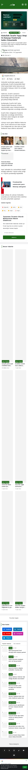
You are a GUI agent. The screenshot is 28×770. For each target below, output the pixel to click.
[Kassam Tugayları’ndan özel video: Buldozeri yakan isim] (14, 695)
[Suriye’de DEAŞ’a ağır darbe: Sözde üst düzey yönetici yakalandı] (14, 716)
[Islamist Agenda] (12, 4)
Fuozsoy (5, 50)
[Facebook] (4, 750)
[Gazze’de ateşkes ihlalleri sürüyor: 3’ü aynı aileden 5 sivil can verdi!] (20, 551)
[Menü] (2, 4)
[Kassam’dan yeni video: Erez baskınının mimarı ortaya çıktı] (14, 725)
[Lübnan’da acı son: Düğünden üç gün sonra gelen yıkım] (7, 551)
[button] (23, 4)
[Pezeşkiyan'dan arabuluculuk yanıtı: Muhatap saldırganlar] (2, 191)
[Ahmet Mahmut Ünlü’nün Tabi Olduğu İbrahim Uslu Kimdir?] (14, 676)
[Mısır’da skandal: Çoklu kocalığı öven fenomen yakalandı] (14, 686)
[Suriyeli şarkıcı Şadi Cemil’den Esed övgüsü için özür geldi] (7, 143)
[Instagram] (14, 750)
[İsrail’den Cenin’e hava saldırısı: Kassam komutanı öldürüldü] (21, 143)
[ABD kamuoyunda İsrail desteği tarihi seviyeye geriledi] (14, 650)
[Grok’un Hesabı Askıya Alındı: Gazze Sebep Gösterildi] (14, 734)
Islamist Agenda (6, 203)
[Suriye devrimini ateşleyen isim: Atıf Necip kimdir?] (14, 658)
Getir (15, 20)
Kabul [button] (25, 767)
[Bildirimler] (25, 4)
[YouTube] (23, 750)
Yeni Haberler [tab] (17, 644)
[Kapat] (26, 761)
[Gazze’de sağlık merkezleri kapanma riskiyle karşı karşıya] (20, 430)
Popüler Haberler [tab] (6, 644)
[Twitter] (9, 750)
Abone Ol (14, 237)
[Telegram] (14, 755)
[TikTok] (19, 750)
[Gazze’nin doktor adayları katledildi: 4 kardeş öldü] (14, 667)
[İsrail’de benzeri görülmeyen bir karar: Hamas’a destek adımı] (14, 705)
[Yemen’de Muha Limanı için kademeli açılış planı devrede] (7, 159)
